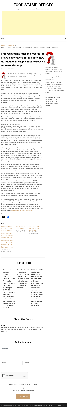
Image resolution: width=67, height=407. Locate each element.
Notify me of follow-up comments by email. (23, 384)
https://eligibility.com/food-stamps (22, 210)
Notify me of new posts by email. (23, 390)
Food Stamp (10, 45)
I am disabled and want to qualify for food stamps (34, 228)
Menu (3, 38)
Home (3, 45)
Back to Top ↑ (61, 405)
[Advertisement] (33, 23)
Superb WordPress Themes (43, 405)
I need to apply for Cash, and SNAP (20, 227)
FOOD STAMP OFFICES (33, 5)
